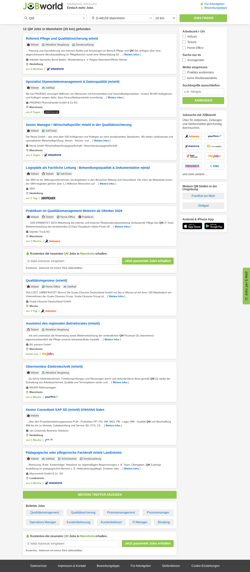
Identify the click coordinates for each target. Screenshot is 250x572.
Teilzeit (191, 42)
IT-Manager (140, 522)
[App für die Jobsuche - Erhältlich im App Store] (192, 226)
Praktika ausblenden (200, 72)
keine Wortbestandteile (202, 78)
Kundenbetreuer (111, 522)
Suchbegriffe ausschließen (201, 85)
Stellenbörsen (171, 565)
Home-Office (195, 47)
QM (30, 29)
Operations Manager (43, 522)
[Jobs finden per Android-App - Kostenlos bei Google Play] (214, 226)
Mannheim (54, 29)
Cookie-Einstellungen (205, 565)
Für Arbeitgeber (214, 4)
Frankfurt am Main (203, 195)
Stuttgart (203, 205)
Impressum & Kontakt (72, 565)
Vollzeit (192, 36)
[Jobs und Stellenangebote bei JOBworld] (43, 6)
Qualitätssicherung (83, 512)
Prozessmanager (158, 512)
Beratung (164, 522)
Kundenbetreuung (78, 522)
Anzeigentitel (195, 60)
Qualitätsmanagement (44, 512)
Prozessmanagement (121, 512)
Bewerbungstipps (215, 7)
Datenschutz (38, 565)
